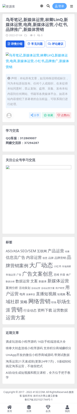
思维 (56, 274)
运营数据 (60, 310)
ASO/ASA (13, 251)
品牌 (51, 258)
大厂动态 (41, 265)
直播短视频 (46, 293)
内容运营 (34, 257)
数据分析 (10, 281)
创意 (45, 258)
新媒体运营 (58, 281)
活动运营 (35, 287)
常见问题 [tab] (37, 44)
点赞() (65, 115)
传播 (67, 251)
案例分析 (12, 288)
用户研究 (59, 287)
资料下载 (44, 310)
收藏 (50, 115)
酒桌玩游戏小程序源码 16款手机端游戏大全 (36, 341)
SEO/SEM (28, 250)
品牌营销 (60, 258)
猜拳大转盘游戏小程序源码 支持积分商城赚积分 (38, 348)
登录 (61, 6)
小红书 (57, 266)
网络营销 (39, 301)
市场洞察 (66, 266)
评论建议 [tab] (57, 44)
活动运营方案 (48, 287)
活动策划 (24, 288)
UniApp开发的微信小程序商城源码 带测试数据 (38, 355)
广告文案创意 (37, 273)
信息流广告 (15, 257)
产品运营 (56, 251)
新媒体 (43, 281)
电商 (22, 294)
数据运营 (23, 281)
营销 (17, 309)
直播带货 (30, 294)
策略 (24, 301)
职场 (53, 302)
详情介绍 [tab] (16, 44)
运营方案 (15, 317)
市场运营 (11, 274)
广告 (18, 274)
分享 (36, 115)
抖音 (62, 274)
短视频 (61, 294)
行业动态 (30, 310)
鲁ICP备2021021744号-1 (39, 399)
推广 (68, 274)
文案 (34, 280)
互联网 (42, 251)
